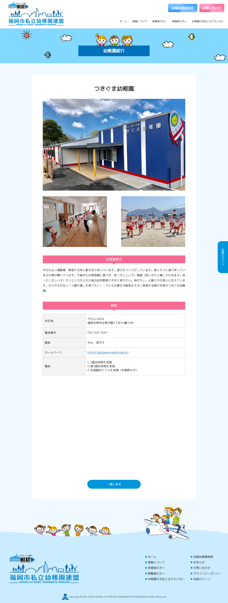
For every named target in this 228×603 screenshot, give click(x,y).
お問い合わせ (201, 568)
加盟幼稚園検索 (203, 557)
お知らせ (199, 562)
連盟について (139, 21)
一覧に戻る (114, 484)
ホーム (123, 21)
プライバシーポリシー (207, 573)
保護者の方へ (159, 21)
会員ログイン (201, 579)
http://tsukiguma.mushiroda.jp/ (108, 352)
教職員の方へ (179, 21)
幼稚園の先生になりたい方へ (208, 21)
